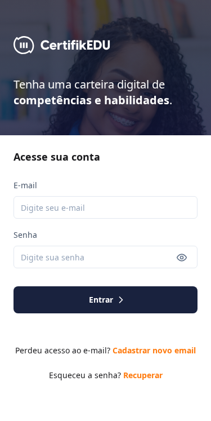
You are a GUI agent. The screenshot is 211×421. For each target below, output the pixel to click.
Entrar (101, 299)
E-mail (25, 185)
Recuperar (143, 375)
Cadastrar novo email (154, 350)
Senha (25, 234)
